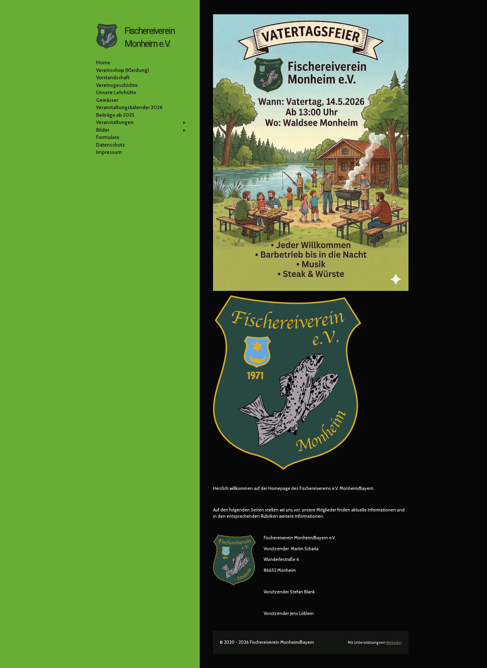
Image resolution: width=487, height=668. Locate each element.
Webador (394, 642)
